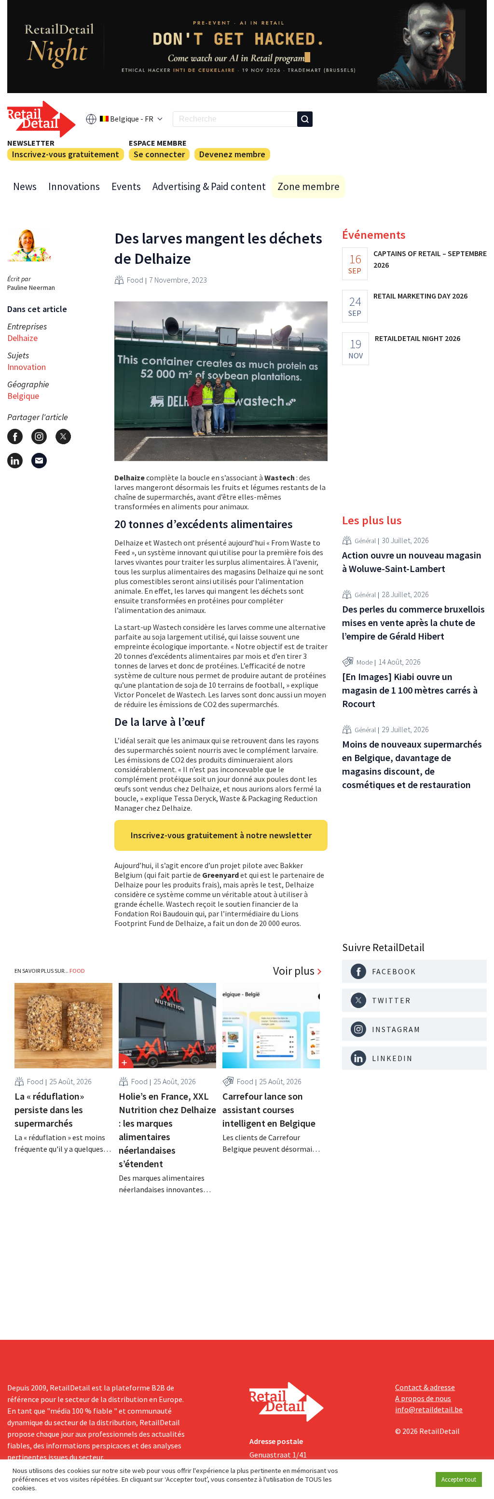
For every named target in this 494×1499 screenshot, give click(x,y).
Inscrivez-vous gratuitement (65, 154)
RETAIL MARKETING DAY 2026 (420, 295)
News (25, 186)
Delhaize (22, 337)
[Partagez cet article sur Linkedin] (15, 460)
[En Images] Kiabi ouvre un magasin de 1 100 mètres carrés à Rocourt (410, 689)
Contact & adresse (425, 1387)
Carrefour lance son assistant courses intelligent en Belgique (269, 1109)
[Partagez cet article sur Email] (39, 460)
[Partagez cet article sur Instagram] (39, 436)
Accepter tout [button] (458, 1479)
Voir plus (294, 971)
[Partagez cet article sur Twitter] (63, 436)
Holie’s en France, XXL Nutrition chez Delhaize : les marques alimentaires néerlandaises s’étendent (167, 1130)
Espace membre (158, 143)
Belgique (23, 395)
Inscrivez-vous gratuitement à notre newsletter (221, 835)
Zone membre (308, 186)
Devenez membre (232, 154)
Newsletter (31, 143)
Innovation (26, 366)
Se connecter (159, 154)
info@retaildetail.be (429, 1409)
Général (365, 540)
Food (135, 280)
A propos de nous (423, 1398)
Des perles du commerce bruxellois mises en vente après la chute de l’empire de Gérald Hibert (413, 622)
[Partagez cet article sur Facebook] (15, 436)
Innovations (74, 186)
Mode (364, 662)
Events (126, 186)
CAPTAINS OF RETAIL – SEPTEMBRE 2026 (430, 259)
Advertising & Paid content (209, 186)
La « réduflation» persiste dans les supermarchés (49, 1109)
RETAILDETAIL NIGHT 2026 (417, 338)
